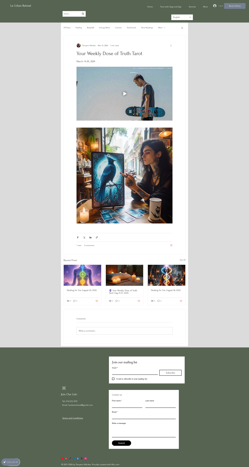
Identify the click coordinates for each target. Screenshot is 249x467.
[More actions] (170, 45)
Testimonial (131, 27)
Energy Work (104, 27)
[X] (81, 458)
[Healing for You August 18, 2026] (166, 275)
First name (117, 401)
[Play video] (124, 94)
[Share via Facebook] (78, 237)
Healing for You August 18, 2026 (166, 290)
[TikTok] (70, 458)
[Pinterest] (66, 458)
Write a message (119, 423)
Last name (149, 401)
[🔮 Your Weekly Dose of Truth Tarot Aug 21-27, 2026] (124, 275)
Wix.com (115, 464)
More (160, 27)
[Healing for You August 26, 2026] (82, 275)
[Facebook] (78, 458)
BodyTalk (90, 27)
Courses (118, 27)
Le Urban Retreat (20, 5)
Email (115, 368)
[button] (182, 28)
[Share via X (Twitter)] (84, 237)
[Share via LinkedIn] (90, 237)
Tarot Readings (147, 27)
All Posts (67, 27)
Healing (79, 27)
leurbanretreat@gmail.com (80, 405)
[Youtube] (62, 458)
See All (182, 260)
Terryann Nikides (83, 464)
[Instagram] (85, 458)
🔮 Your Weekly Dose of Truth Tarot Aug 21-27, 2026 (123, 291)
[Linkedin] (74, 458)
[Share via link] (97, 237)
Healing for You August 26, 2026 (82, 290)
